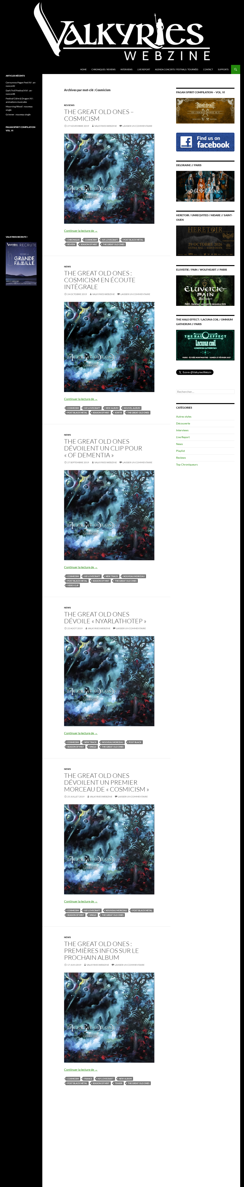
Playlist (180, 450)
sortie (118, 412)
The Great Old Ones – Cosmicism (99, 115)
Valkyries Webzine (105, 125)
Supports (223, 69)
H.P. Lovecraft (110, 239)
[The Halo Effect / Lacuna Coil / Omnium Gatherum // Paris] (205, 344)
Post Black (135, 742)
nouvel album (132, 408)
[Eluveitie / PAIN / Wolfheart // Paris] (205, 290)
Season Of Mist (89, 244)
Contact (208, 69)
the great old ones (113, 244)
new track (112, 576)
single (92, 746)
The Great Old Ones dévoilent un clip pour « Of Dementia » (103, 448)
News (67, 266)
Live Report (143, 69)
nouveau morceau (134, 576)
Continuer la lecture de (81, 230)
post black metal (133, 239)
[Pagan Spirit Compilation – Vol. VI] (205, 110)
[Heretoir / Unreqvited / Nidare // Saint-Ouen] (205, 240)
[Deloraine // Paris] (205, 185)
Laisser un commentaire (137, 125)
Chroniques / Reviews (104, 69)
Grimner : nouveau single (18, 114)
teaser (118, 1083)
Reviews (69, 105)
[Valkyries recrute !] (21, 263)
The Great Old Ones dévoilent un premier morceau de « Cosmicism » (106, 782)
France (88, 1078)
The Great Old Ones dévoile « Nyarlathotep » (105, 617)
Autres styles (183, 416)
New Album (112, 408)
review (71, 244)
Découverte (183, 423)
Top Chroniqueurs (187, 464)
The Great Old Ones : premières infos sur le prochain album (101, 950)
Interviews (126, 69)
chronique (73, 239)
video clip (73, 585)
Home (83, 69)
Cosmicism (91, 239)
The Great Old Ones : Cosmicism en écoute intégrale (100, 280)
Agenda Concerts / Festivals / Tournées (176, 69)
